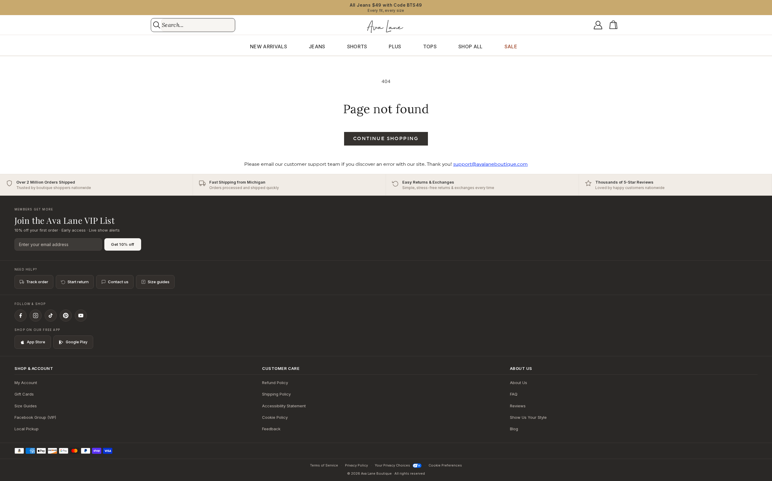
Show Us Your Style (528, 417)
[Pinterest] (66, 315)
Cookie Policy (275, 417)
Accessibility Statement (284, 405)
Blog (514, 428)
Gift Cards (24, 394)
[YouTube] (81, 315)
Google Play (76, 342)
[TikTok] (51, 315)
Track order (37, 281)
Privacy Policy (356, 465)
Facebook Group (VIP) (35, 417)
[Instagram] (36, 315)
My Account (25, 382)
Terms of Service (324, 465)
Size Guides (25, 405)
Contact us (118, 281)
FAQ (513, 394)
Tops (430, 46)
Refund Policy (275, 382)
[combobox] (198, 25)
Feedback (271, 428)
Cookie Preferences (445, 465)
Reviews (518, 405)
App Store (36, 342)
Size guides (158, 281)
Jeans (317, 46)
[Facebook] (20, 315)
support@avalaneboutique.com (490, 164)
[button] (614, 25)
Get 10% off (122, 244)
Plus (395, 46)
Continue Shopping (386, 138)
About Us (518, 382)
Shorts (357, 46)
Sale (511, 46)
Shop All (470, 46)
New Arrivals (268, 46)
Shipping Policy (276, 394)
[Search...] (156, 25)
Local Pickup (26, 428)
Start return (78, 281)
